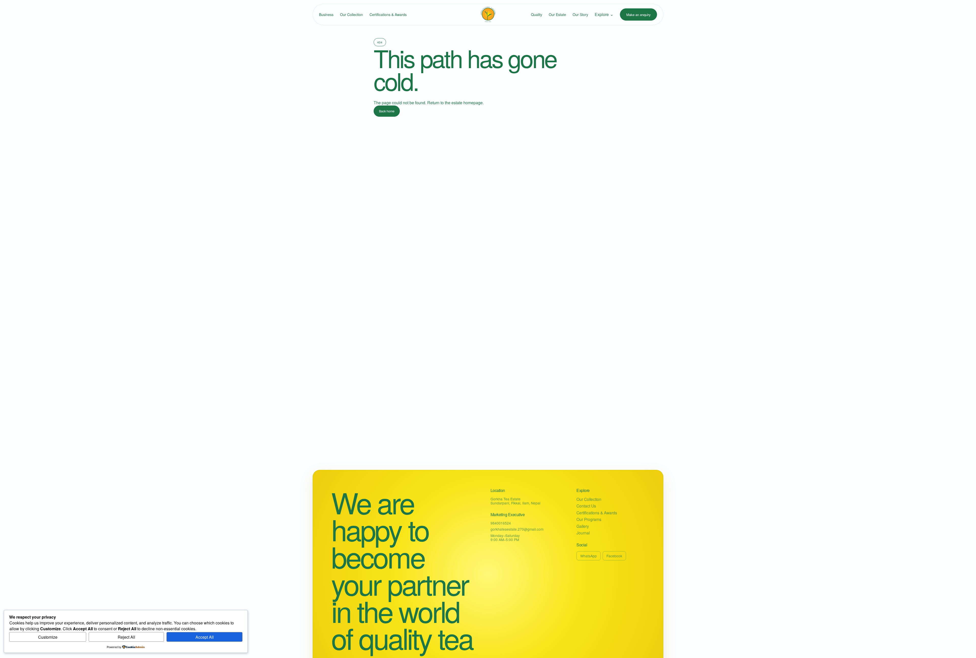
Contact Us (586, 505)
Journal (583, 532)
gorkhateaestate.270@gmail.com (517, 529)
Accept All (204, 637)
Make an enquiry (638, 14)
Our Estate (557, 14)
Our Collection (351, 14)
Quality (536, 14)
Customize (47, 637)
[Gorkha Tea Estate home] (488, 14)
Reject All (126, 637)
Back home (386, 111)
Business (326, 14)
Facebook (614, 555)
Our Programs (588, 519)
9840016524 (501, 523)
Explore (604, 14)
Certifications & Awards (388, 14)
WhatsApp (588, 555)
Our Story (580, 14)
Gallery (582, 526)
